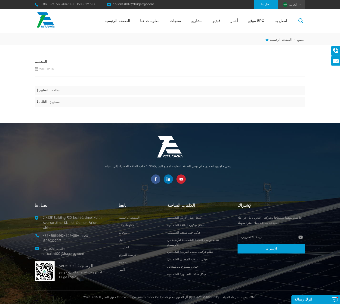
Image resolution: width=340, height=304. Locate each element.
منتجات (175, 21)
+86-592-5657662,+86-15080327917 (68, 4)
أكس (122, 269)
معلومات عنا (150, 21)
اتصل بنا (266, 4)
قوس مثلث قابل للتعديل (182, 266)
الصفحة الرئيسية (117, 21)
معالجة (55, 90)
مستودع (54, 102)
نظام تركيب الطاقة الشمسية (185, 225)
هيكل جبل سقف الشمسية (184, 232)
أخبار (234, 21)
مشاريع (197, 21)
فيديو (216, 21)
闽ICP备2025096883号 (204, 297)
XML (253, 297)
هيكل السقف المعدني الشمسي (187, 259)
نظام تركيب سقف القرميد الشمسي (190, 252)
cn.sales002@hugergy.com (133, 4)
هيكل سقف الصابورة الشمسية (186, 274)
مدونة (122, 262)
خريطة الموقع (127, 255)
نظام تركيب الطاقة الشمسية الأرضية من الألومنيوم (193, 242)
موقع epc (256, 21)
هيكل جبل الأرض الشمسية (184, 217)
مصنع (300, 39)
